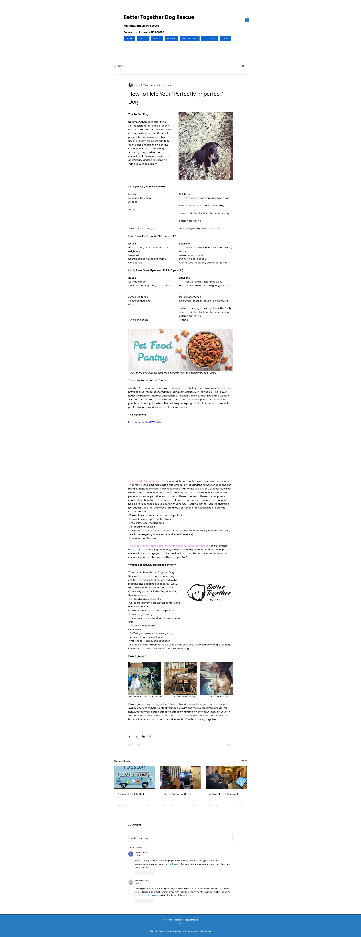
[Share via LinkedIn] (143, 736)
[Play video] (180, 449)
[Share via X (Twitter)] (136, 736)
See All (244, 761)
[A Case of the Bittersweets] (226, 777)
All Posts (118, 66)
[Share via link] (150, 736)
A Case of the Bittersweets (224, 794)
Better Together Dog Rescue (159, 17)
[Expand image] (144, 678)
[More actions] (231, 85)
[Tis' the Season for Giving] (180, 777)
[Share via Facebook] (129, 736)
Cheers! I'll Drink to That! (131, 794)
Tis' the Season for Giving (177, 794)
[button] (247, 19)
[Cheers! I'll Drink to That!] (134, 777)
